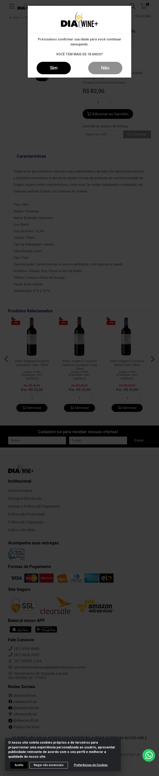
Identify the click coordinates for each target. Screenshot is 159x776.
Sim (54, 68)
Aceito (19, 765)
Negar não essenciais (49, 765)
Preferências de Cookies (91, 765)
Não (105, 68)
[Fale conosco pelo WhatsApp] (148, 755)
